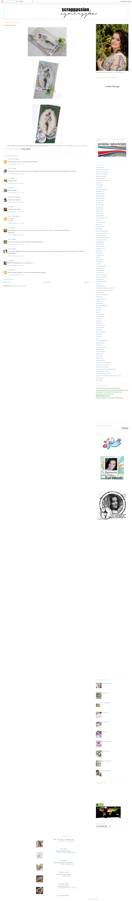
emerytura (98, 207)
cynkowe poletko (63, 874)
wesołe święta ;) (105, 693)
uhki (97, 336)
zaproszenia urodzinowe (102, 373)
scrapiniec (98, 314)
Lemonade (98, 255)
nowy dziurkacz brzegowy (80, 146)
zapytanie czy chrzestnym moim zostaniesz (107, 375)
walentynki (99, 343)
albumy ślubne (100, 176)
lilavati (10, 228)
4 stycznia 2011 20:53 (16, 183)
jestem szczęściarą (105, 770)
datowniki (98, 191)
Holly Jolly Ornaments (67, 852)
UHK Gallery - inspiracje (63, 839)
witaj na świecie (100, 351)
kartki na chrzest (100, 233)
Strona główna (47, 282)
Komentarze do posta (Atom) (17, 286)
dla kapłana (99, 200)
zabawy (98, 356)
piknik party (104, 732)
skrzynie (98, 319)
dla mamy (98, 202)
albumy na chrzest (100, 174)
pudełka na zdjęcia (101, 305)
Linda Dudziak (12, 159)
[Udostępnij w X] (26, 149)
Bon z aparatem (67, 864)
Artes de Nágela (12, 216)
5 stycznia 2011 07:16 (16, 235)
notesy (97, 272)
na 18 (97, 264)
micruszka (98, 261)
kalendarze (99, 226)
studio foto (99, 325)
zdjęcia (98, 380)
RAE (97, 308)
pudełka (98, 303)
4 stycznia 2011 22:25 (16, 223)
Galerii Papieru (66, 146)
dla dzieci (98, 198)
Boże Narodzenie (100, 180)
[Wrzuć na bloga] (24, 149)
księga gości (99, 248)
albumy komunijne (101, 172)
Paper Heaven (99, 281)
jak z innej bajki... (105, 702)
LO (97, 257)
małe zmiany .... (105, 712)
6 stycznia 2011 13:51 (16, 275)
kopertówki (99, 246)
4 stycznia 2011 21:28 (16, 202)
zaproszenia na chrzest (102, 365)
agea (9, 187)
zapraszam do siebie (106, 683)
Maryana (10, 249)
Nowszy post (7, 282)
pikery (97, 283)
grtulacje (98, 224)
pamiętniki (99, 279)
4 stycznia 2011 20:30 (16, 164)
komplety (98, 242)
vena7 (9, 178)
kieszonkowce (99, 240)
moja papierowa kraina (63, 863)
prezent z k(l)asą (100, 294)
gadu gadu (98, 215)
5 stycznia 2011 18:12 (16, 256)
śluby (97, 330)
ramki (97, 310)
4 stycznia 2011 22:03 (16, 212)
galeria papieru (100, 218)
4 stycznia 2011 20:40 (16, 174)
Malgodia (10, 239)
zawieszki (98, 378)
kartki (97, 229)
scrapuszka (99, 316)
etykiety (98, 209)
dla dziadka (99, 196)
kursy (97, 251)
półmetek (98, 292)
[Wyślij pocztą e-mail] (22, 149)
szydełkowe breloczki (67, 887)
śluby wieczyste (100, 332)
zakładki (98, 358)
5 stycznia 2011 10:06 (16, 244)
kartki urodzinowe (101, 237)
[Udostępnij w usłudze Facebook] (28, 149)
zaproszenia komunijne (102, 362)
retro (97, 312)
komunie (98, 244)
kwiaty (98, 253)
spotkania (98, 323)
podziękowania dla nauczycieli (104, 288)
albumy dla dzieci (100, 169)
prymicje (98, 297)
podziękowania (100, 286)
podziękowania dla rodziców (103, 290)
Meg (9, 260)
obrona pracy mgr (100, 275)
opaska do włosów (101, 277)
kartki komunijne (100, 231)
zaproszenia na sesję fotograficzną (105, 369)
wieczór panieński (100, 347)
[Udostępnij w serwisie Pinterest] (30, 149)
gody (97, 220)
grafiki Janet (99, 222)
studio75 (98, 327)
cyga (9, 206)
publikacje (99, 301)
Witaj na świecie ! (105, 751)
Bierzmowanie (99, 178)
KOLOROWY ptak (12, 197)
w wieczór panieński (101, 340)
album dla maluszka (106, 761)
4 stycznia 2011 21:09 (16, 193)
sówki (97, 321)
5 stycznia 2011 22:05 (16, 265)
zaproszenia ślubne (101, 371)
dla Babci (98, 194)
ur (96, 338)
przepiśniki (99, 299)
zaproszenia (99, 360)
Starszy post (87, 282)
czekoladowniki (100, 189)
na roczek (98, 268)
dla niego (98, 204)
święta (97, 334)
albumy (98, 167)
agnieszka (10, 168)
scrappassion (63, 886)
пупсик (10, 270)
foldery (98, 213)
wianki (98, 345)
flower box (98, 211)
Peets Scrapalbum (63, 851)
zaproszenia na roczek (101, 367)
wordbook (98, 354)
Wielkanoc (99, 349)
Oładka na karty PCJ (67, 841)
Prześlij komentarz (8, 279)
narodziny (98, 270)
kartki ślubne (99, 235)
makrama (98, 259)
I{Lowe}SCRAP (53, 146)
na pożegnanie (100, 266)
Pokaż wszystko (93, 899)
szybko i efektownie (106, 741)
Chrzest (98, 185)
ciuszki (98, 187)
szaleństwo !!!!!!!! (105, 722)
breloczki (98, 183)
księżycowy (67, 876)
